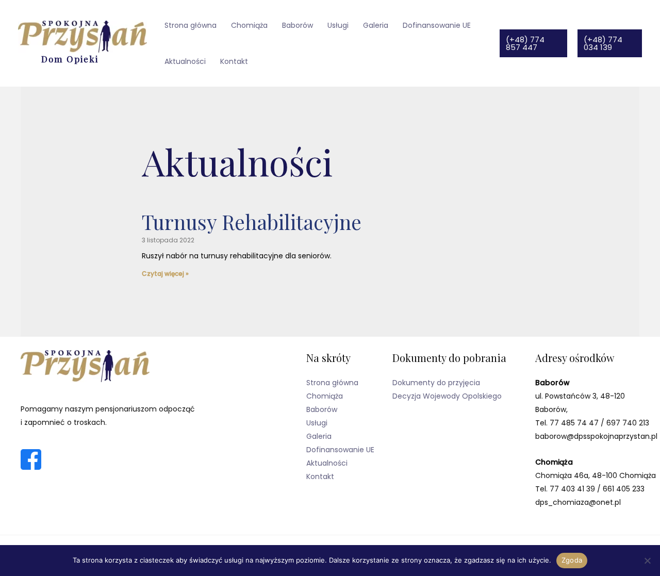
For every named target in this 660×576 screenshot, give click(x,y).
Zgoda (572, 560)
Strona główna (190, 25)
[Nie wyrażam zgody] (647, 560)
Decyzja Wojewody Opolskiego (447, 396)
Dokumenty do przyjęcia (436, 382)
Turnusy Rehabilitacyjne (251, 221)
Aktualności (185, 61)
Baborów (297, 25)
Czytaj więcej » (165, 273)
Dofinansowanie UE (437, 25)
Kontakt (234, 61)
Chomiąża (249, 25)
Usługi (338, 25)
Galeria (375, 25)
